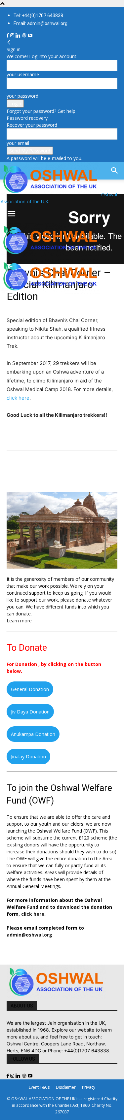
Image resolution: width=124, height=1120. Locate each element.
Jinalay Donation (28, 756)
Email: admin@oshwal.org (40, 23)
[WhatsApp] (58, 464)
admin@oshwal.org (29, 935)
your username (23, 74)
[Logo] (50, 255)
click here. (33, 914)
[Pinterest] (43, 464)
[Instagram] (13, 35)
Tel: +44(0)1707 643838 (38, 15)
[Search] (114, 171)
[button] (11, 214)
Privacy (88, 1087)
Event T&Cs (39, 1087)
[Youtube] (30, 35)
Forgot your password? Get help (41, 111)
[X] (28, 464)
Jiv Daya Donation (30, 711)
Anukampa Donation (33, 734)
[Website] (25, 35)
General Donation (30, 689)
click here (18, 398)
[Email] (74, 464)
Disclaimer (66, 1087)
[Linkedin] (19, 35)
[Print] (89, 464)
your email (18, 143)
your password (22, 96)
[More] (105, 464)
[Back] (9, 42)
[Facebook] (8, 35)
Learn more (19, 620)
